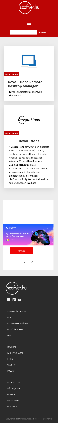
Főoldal (11, 347)
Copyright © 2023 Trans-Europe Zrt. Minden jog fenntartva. (29, 419)
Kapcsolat (12, 406)
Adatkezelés (14, 400)
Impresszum (13, 382)
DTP (9, 317)
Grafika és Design (16, 311)
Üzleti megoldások (17, 323)
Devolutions (11, 74)
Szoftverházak (15, 353)
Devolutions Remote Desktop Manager (25, 84)
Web (9, 335)
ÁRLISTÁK (11, 365)
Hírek (10, 358)
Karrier (11, 394)
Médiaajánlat (14, 388)
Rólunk (11, 370)
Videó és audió (15, 329)
